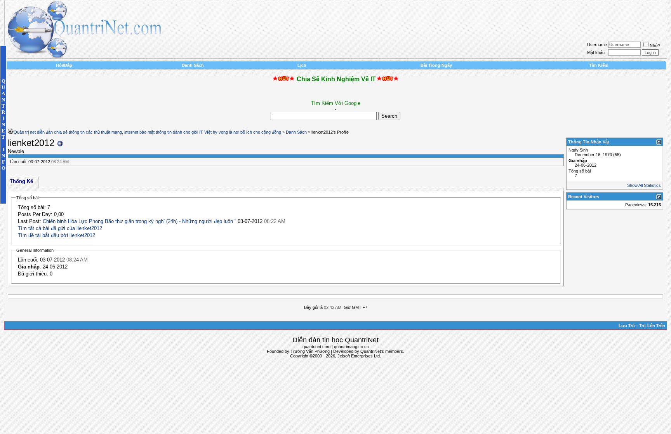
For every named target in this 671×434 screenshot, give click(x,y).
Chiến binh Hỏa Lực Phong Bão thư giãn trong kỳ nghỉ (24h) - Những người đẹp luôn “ (139, 221)
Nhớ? (655, 45)
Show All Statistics (644, 185)
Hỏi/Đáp (64, 65)
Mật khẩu (596, 52)
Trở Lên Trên (652, 325)
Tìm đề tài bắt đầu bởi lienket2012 (56, 235)
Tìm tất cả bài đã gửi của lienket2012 (60, 228)
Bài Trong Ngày (436, 65)
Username (597, 44)
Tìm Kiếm (598, 65)
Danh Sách (193, 65)
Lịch (301, 65)
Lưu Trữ (627, 325)
